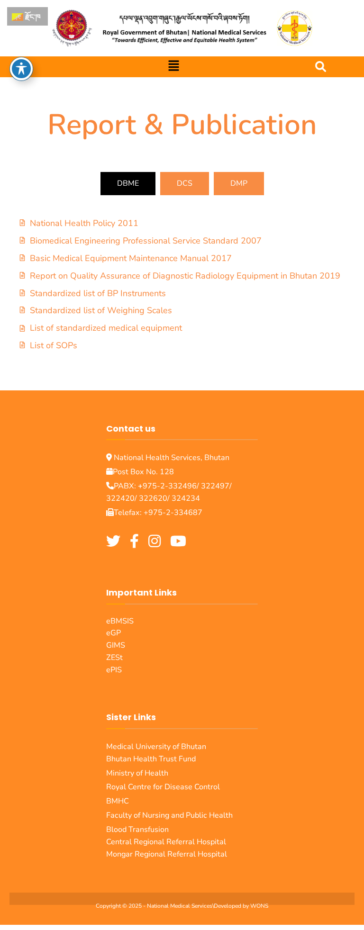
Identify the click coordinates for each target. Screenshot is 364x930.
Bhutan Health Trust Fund (151, 759)
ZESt (114, 657)
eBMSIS (120, 621)
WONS (259, 906)
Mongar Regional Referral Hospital (166, 854)
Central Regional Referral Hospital (166, 842)
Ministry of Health (137, 773)
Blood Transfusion (137, 829)
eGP (113, 633)
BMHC (117, 801)
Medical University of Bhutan (156, 746)
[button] (173, 66)
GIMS (115, 645)
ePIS (114, 670)
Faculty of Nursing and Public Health (170, 815)
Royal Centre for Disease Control (163, 787)
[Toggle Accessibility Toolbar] (21, 68)
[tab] (127, 183)
